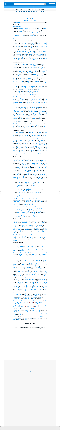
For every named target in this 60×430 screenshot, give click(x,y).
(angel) (18, 74)
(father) (30, 198)
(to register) (33, 31)
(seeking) (33, 281)
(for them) (20, 59)
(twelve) (23, 264)
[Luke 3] (59, 193)
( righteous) (32, 162)
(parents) (34, 173)
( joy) (31, 75)
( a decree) (29, 30)
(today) (21, 78)
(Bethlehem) (28, 45)
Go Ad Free (2, 426)
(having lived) (16, 225)
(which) (45, 43)
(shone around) (22, 71)
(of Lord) (44, 68)
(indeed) (34, 100)
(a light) (19, 192)
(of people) (33, 195)
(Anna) (30, 221)
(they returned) (42, 279)
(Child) (29, 114)
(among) (38, 93)
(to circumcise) (24, 134)
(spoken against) (39, 211)
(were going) (32, 35)
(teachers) (35, 285)
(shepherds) (24, 64)
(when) (21, 132)
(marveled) (36, 115)
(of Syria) (41, 34)
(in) (29, 28)
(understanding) (34, 289)
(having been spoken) (35, 113)
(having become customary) (27, 176)
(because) (36, 58)
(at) (33, 200)
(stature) (26, 318)
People (30, 20)
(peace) (33, 93)
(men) (17, 94)
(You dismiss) (28, 182)
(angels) (41, 98)
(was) (30, 164)
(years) (35, 225)
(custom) (31, 266)
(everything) (41, 246)
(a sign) (28, 211)
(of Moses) (25, 143)
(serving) (37, 231)
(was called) (43, 134)
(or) (27, 153)
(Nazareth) (22, 250)
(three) (38, 282)
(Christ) (45, 78)
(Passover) (24, 263)
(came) (14, 310)
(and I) (40, 297)
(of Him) (26, 135)
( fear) (18, 73)
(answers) (20, 290)
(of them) (21, 68)
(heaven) (31, 98)
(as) (31, 96)
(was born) (41, 77)
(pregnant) (42, 49)
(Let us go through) (26, 100)
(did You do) (36, 295)
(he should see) (36, 169)
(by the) (36, 176)
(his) (17, 46)
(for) (39, 74)
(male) (31, 147)
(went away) (39, 96)
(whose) (21, 160)
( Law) (42, 146)
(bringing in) (21, 173)
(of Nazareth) (41, 42)
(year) (21, 261)
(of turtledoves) (21, 153)
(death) (18, 169)
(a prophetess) (39, 221)
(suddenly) (24, 86)
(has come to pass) (22, 103)
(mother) (18, 200)
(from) (37, 30)
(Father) (32, 303)
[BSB (16, 22)
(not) (42, 58)
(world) (19, 32)
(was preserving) (21, 120)
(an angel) (35, 68)
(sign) (28, 81)
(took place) (15, 34)
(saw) (39, 126)
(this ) (25, 206)
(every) (16, 261)
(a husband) (29, 225)
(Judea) (22, 43)
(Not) (23, 74)
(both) (21, 108)
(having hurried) (35, 107)
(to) (29, 37)
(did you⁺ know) (39, 302)
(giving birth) (18, 54)
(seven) (40, 225)
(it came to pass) (25, 96)
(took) (39, 177)
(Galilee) (19, 42)
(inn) (41, 59)
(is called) (19, 45)
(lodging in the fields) (31, 66)
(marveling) (28, 200)
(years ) (15, 264)
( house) (25, 46)
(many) (17, 216)
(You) (33, 298)
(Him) (37, 57)
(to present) (33, 144)
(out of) (24, 42)
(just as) (45, 126)
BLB (19, 22)
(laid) (14, 58)
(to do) (27, 174)
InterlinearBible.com (30, 333)
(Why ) (40, 301)
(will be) (15, 77)
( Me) (21, 305)
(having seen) (26, 293)
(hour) (32, 234)
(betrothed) (21, 49)
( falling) (25, 208)
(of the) (45, 52)
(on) (23, 93)
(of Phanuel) (24, 222)
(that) (43, 75)
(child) (45, 173)
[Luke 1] (1, 193)
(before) (40, 136)
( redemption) (35, 239)
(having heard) (26, 115)
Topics (33, 20)
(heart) (28, 121)
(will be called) (41, 149)
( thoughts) (34, 216)
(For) (35, 77)
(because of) (35, 45)
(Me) (27, 302)
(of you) (23, 212)
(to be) (30, 273)
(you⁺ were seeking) (21, 302)
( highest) (29, 91)
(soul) (44, 212)
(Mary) (38, 47)
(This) (26, 32)
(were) (30, 64)
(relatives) (39, 275)
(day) (20, 232)
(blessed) (37, 178)
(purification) (23, 142)
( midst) (18, 285)
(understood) (43, 305)
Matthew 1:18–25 (16, 26)
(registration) (35, 32)
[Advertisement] (30, 353)
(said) (35, 73)
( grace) (22, 255)
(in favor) (37, 318)
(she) (14, 224)
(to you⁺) (25, 75)
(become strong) (22, 254)
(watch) (22, 67)
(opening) (40, 147)
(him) (45, 164)
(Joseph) (36, 40)
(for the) (39, 261)
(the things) (17, 117)
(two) (32, 153)
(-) (34, 34)
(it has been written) (29, 146)
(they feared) (44, 71)
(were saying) (32, 99)
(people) (29, 77)
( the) (34, 52)
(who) (34, 78)
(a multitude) (23, 87)
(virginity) (24, 226)
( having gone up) (37, 264)
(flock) (14, 68)
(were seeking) (28, 298)
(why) (28, 295)
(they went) (18, 274)
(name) (19, 135)
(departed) (27, 229)
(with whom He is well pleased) (28, 94)
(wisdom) (15, 318)
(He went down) (25, 308)
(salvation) (21, 188)
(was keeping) (19, 313)
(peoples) (33, 190)
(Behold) (18, 206)
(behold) (34, 74)
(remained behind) (39, 268)
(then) (26, 28)
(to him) (27, 49)
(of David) (39, 43)
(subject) (15, 311)
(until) (20, 228)
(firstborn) (39, 55)
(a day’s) (26, 274)
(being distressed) (16, 298)
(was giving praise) (24, 236)
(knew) (18, 271)
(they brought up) (36, 143)
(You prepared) (29, 189)
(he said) (21, 180)
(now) (22, 111)
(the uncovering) (35, 192)
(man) (19, 162)
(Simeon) (37, 160)
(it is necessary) (44, 303)
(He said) (23, 301)
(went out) (19, 30)
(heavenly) (45, 87)
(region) (42, 64)
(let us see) (28, 102)
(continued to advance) (34, 316)
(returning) (21, 268)
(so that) (20, 215)
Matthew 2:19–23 (16, 244)
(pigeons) (15, 154)
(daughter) (15, 222)
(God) (28, 89)
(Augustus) (21, 31)
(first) (42, 32)
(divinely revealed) (41, 166)
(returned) (26, 123)
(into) (21, 98)
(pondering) (15, 121)
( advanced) (24, 224)
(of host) (34, 87)
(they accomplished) (31, 246)
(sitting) (42, 283)
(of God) (28, 255)
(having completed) (26, 267)
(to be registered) (16, 37)
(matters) (33, 120)
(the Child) (27, 253)
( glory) (35, 70)
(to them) (42, 73)
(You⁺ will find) (37, 81)
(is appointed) (33, 206)
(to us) (20, 105)
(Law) (17, 143)
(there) (16, 52)
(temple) (33, 171)
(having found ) (29, 279)
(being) (45, 45)
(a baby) (45, 81)
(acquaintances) (22, 277)
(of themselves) (41, 37)
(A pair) (45, 151)
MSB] (21, 22)
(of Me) (37, 303)
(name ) (28, 160)
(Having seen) (16, 111)
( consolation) (34, 163)
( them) (45, 51)
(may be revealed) (35, 215)
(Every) (25, 147)
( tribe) (35, 222)
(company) (44, 273)
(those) (45, 28)
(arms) (25, 178)
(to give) (24, 150)
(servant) (40, 182)
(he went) (37, 170)
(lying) (42, 82)
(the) (33, 28)
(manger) (41, 110)
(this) (45, 102)
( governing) (28, 34)
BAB (18, 22)
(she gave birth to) (39, 54)
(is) (38, 78)
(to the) (39, 144)
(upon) (40, 164)
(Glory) (19, 91)
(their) (37, 273)
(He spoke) (30, 306)
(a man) (30, 159)
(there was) (32, 86)
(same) (17, 66)
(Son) (17, 55)
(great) (25, 73)
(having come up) (43, 234)
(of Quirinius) (16, 35)
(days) (39, 28)
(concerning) (42, 111)
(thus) (14, 297)
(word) (19, 185)
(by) (37, 117)
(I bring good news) (17, 75)
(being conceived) (23, 138)
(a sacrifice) (31, 150)
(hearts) (24, 216)
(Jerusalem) (22, 144)
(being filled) (34, 254)
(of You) (25, 185)
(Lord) (38, 103)
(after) (27, 282)
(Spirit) (25, 167)
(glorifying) (15, 125)
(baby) (21, 110)
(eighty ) (35, 228)
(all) (41, 31)
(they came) (23, 107)
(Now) (18, 182)
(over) (38, 67)
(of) (19, 46)
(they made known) (33, 111)
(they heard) (27, 126)
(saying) (39, 89)
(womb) (43, 138)
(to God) (36, 91)
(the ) (45, 47)
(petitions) (27, 231)
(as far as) (41, 100)
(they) (32, 305)
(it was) (21, 166)
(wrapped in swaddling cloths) (26, 57)
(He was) (42, 263)
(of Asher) (42, 222)
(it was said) (19, 128)
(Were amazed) (21, 288)
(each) (26, 37)
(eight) (45, 132)
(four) (44, 228)
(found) (14, 108)
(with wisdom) (43, 254)
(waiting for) (22, 163)
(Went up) (19, 40)
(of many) (18, 209)
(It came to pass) (20, 28)
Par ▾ (46, 22)
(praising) (20, 89)
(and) (31, 46)
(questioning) (37, 286)
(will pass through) (23, 213)
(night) (43, 231)
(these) (39, 120)
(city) (14, 38)
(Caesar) (45, 30)
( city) (32, 42)
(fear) (29, 74)
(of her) (25, 54)
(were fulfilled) (27, 52)
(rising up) (39, 208)
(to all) (20, 77)
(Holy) (35, 164)
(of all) (23, 190)
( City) (28, 79)
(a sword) (33, 213)
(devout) (45, 162)
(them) (25, 70)
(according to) (40, 142)
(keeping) (15, 67)
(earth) (27, 93)
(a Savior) (29, 78)
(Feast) (45, 261)
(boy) (23, 270)
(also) (29, 40)
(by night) (33, 67)
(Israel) (17, 196)
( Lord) (18, 79)
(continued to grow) (38, 253)
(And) (23, 35)
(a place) (26, 59)
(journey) (33, 274)
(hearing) (15, 286)
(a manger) (29, 58)
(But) (34, 118)
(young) (39, 153)
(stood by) (18, 70)
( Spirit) (25, 164)
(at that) (26, 234)
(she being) (34, 49)
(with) (31, 47)
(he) (33, 177)
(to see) (45, 167)
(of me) (40, 186)
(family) (37, 46)
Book (25, 20)
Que (35, 20)
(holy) (20, 149)
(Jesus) (33, 135)
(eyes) (34, 186)
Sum (27, 20)
